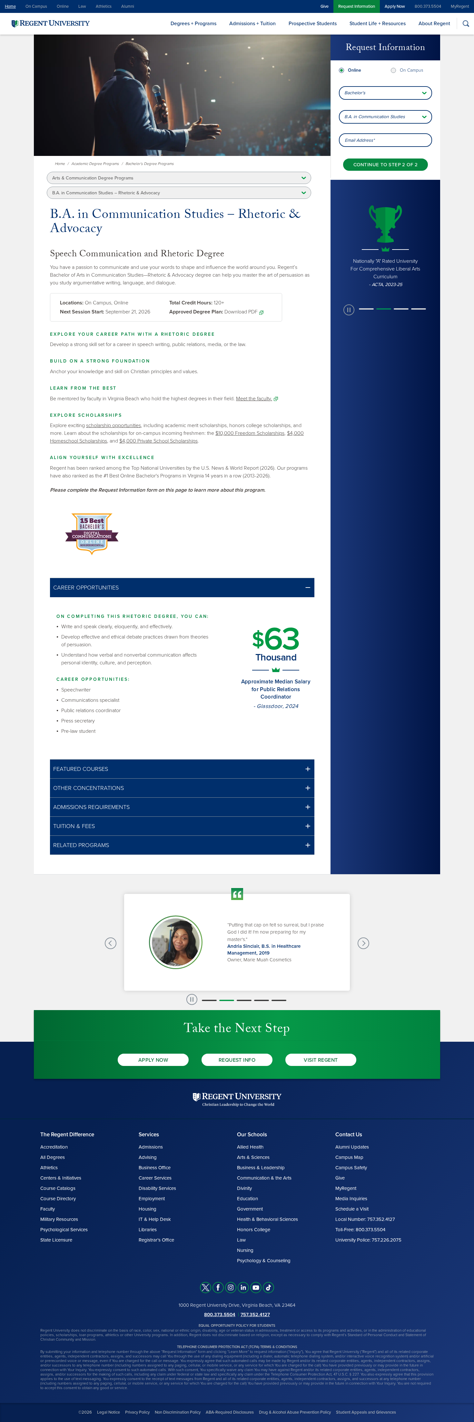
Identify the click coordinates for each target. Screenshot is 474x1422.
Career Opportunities (86, 587)
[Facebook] (218, 1287)
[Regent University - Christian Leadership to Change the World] (237, 1099)
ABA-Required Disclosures (230, 1412)
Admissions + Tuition (252, 23)
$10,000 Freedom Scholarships (249, 433)
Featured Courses (80, 769)
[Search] (465, 23)
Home (10, 6)
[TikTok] (268, 1287)
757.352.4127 (255, 1314)
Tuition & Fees (74, 826)
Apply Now (395, 6)
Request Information (356, 6)
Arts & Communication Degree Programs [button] (92, 178)
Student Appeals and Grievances (366, 1412)
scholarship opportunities (113, 425)
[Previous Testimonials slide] (110, 943)
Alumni (127, 6)
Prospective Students (313, 23)
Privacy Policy (137, 1412)
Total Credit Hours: (190, 303)
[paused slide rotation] (348, 309)
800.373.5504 (428, 6)
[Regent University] (50, 23)
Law (82, 6)
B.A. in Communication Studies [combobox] (374, 116)
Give (325, 6)
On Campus (36, 6)
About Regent (434, 23)
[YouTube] (256, 1287)
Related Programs (81, 845)
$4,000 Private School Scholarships (158, 441)
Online (63, 6)
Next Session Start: (82, 312)
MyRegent (460, 6)
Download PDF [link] (241, 312)
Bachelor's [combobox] (354, 93)
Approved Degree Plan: (196, 312)
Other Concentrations (88, 788)
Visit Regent (321, 1060)
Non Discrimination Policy (178, 1412)
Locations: (72, 303)
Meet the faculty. (254, 398)
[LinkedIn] (243, 1287)
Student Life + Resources (378, 23)
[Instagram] (230, 1287)
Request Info (237, 1060)
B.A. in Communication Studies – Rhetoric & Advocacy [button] (106, 193)
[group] (385, 245)
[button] (182, 587)
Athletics (104, 6)
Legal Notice (108, 1412)
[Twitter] (205, 1287)
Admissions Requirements (91, 807)
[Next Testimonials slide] (363, 943)
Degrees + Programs (193, 23)
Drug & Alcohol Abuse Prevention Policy (295, 1412)
